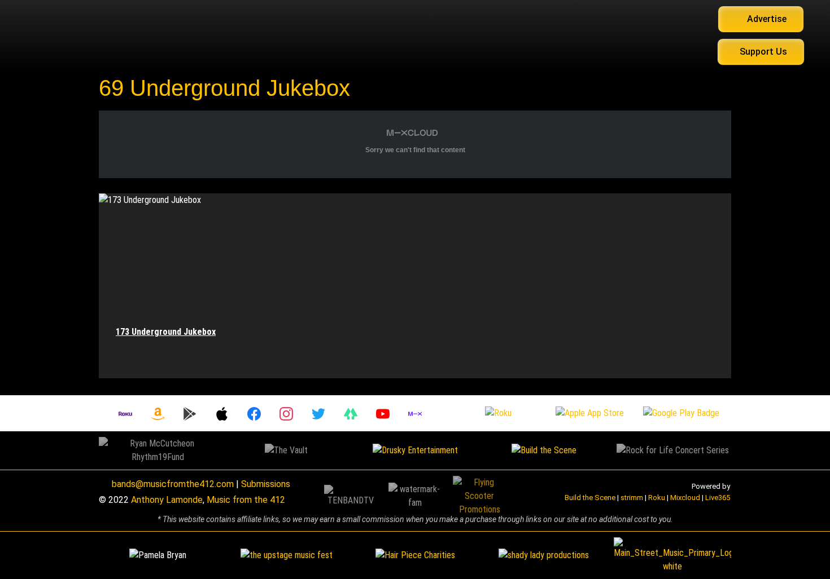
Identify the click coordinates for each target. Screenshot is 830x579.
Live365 (717, 497)
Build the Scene (590, 497)
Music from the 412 (246, 499)
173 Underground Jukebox (166, 331)
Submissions (265, 484)
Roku (656, 497)
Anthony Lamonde (167, 499)
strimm (632, 497)
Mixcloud (685, 497)
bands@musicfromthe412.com (173, 484)
